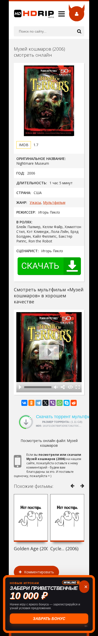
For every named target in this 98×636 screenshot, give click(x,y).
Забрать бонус (49, 618)
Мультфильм (54, 202)
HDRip (31, 13)
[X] (45, 403)
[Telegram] (38, 403)
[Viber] (53, 403)
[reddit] (74, 403)
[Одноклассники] (31, 403)
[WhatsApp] (60, 403)
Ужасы (35, 202)
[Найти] (79, 31)
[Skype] (67, 403)
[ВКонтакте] (24, 403)
